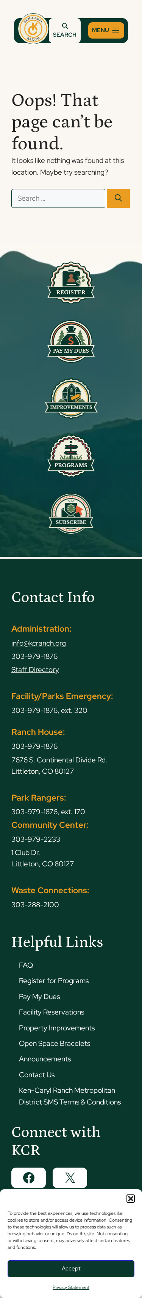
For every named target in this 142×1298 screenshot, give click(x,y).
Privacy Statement (71, 1287)
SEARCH (64, 35)
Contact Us (37, 1075)
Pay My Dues (39, 996)
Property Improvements (57, 1028)
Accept (71, 1268)
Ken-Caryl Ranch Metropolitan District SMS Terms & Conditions (70, 1096)
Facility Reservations (51, 1012)
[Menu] (106, 30)
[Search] (118, 198)
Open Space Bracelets (54, 1043)
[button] (130, 1198)
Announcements (45, 1059)
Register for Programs (54, 980)
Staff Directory (35, 669)
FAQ (26, 965)
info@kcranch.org (38, 643)
